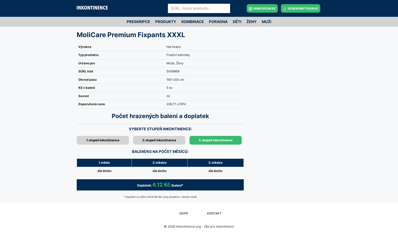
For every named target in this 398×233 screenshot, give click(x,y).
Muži (266, 22)
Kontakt (214, 213)
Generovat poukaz (302, 8)
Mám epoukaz (264, 8)
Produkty (165, 22)
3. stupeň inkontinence (216, 140)
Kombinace (192, 22)
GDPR (183, 213)
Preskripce (138, 22)
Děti (237, 22)
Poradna (218, 22)
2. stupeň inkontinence (159, 140)
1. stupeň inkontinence (102, 140)
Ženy (251, 22)
